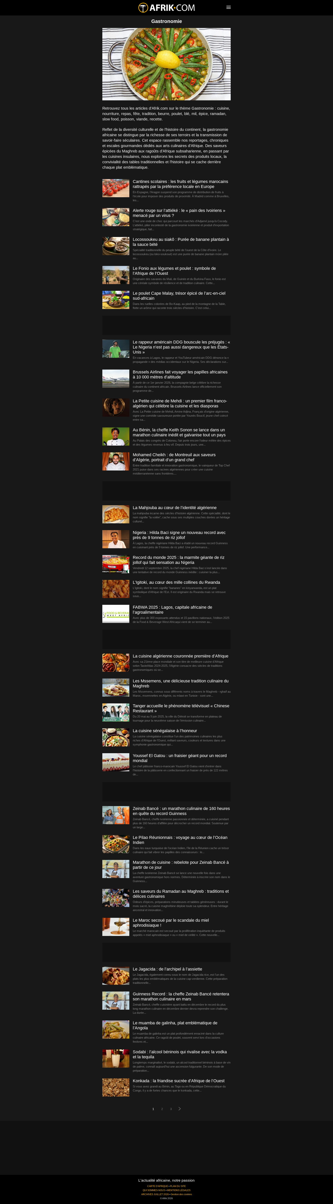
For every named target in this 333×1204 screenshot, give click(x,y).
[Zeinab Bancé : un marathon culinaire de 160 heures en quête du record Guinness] (115, 815)
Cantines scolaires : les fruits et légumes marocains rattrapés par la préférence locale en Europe (180, 184)
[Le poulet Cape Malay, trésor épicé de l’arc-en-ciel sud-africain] (115, 300)
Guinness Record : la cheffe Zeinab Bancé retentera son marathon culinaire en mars (181, 996)
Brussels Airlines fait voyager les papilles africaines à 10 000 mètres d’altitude (180, 374)
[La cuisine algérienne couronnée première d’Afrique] (115, 663)
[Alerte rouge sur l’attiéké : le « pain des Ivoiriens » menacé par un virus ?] (115, 217)
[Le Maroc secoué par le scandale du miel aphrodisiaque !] (115, 927)
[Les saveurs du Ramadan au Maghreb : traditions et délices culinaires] (115, 898)
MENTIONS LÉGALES (178, 1190)
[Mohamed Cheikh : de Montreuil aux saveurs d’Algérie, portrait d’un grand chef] (115, 461)
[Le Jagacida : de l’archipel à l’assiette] (115, 976)
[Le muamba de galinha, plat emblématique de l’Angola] (115, 1029)
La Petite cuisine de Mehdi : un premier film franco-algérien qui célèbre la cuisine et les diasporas (180, 403)
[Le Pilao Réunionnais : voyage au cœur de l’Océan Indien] (115, 844)
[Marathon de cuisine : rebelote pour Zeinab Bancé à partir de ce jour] (115, 869)
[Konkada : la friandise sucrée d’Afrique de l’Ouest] (115, 1087)
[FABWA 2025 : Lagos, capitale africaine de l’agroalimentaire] (115, 614)
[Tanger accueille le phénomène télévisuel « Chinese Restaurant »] (115, 712)
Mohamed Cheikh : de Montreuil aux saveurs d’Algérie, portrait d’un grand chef (174, 457)
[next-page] (180, 1109)
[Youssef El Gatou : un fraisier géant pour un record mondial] (115, 762)
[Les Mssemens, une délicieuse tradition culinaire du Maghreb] (115, 688)
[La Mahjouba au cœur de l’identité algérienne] (115, 514)
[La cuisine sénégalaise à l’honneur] (115, 737)
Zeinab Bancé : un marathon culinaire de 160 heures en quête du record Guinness (181, 811)
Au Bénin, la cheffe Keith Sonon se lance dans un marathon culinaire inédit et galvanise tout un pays (179, 432)
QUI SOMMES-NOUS (154, 1190)
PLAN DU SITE (178, 1186)
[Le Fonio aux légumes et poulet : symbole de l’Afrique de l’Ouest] (115, 275)
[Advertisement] (166, 325)
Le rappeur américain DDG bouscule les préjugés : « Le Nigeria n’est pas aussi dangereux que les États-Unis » (181, 347)
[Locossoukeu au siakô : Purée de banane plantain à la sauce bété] (115, 246)
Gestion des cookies (181, 1194)
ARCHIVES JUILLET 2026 (155, 1194)
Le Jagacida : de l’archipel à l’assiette (167, 969)
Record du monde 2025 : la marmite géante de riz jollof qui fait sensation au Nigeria (179, 560)
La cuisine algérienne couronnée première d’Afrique (180, 656)
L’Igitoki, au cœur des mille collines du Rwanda (176, 582)
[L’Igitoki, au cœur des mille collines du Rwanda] (115, 589)
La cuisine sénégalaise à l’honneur (165, 730)
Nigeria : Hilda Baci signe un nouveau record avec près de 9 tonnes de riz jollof (179, 535)
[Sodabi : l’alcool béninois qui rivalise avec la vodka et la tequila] (115, 1058)
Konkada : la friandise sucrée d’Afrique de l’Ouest (179, 1080)
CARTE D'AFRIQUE (157, 1186)
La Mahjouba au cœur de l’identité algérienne (175, 507)
